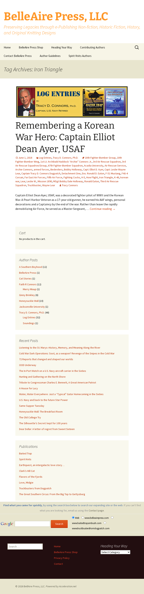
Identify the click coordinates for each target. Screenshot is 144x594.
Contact (58, 563)
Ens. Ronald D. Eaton (93, 173)
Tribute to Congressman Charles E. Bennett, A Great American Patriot (57, 382)
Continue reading (103, 209)
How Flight (92, 177)
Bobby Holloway (73, 169)
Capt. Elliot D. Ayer (93, 169)
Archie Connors (23, 169)
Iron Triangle (106, 177)
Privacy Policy (62, 558)
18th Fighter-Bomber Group (100, 157)
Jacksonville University (32, 306)
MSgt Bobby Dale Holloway (68, 181)
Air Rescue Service (115, 165)
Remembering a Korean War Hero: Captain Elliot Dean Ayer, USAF (65, 137)
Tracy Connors (70, 185)
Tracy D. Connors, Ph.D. (65, 157)
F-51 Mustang (113, 173)
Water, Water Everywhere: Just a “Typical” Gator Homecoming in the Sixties (61, 394)
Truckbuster (34, 185)
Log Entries (45, 157)
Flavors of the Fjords (30, 476)
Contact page (96, 510)
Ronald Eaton (91, 181)
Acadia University (93, 165)
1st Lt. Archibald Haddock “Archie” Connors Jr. (66, 161)
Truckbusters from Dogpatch (35, 488)
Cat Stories (25, 278)
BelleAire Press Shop (31, 47)
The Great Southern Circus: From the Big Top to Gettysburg (52, 494)
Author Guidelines (50, 56)
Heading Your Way (61, 47)
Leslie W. (31, 181)
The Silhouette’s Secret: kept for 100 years (43, 423)
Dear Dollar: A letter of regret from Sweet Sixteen (47, 429)
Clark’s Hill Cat (27, 471)
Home (7, 47)
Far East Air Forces (35, 177)
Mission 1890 (45, 181)
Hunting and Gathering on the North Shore (42, 376)
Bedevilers (56, 169)
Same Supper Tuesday (31, 405)
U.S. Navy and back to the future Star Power (43, 400)
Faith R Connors (28, 284)
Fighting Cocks (72, 177)
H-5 (83, 177)
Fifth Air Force (54, 177)
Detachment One (71, 173)
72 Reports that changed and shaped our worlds (46, 359)
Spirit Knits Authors (80, 56)
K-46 (116, 177)
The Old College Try (30, 417)
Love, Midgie (26, 482)
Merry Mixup (29, 289)
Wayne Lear (48, 185)
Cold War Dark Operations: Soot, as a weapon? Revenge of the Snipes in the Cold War (67, 353)
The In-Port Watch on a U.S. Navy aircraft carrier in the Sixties (52, 371)
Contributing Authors (92, 47)
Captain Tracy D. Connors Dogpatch (40, 173)
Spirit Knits (25, 459)
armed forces (41, 169)
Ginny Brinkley (27, 295)
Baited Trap (25, 453)
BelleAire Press (27, 272)
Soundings (29, 323)
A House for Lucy (28, 388)
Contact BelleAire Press (18, 56)
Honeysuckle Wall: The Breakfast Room (41, 411)
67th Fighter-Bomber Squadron (65, 165)
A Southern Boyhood (30, 267)
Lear (23, 181)
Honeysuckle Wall (29, 301)
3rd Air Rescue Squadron (107, 161)
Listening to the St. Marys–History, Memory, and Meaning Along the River (59, 347)
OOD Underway (27, 365)
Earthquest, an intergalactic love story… (41, 465)
